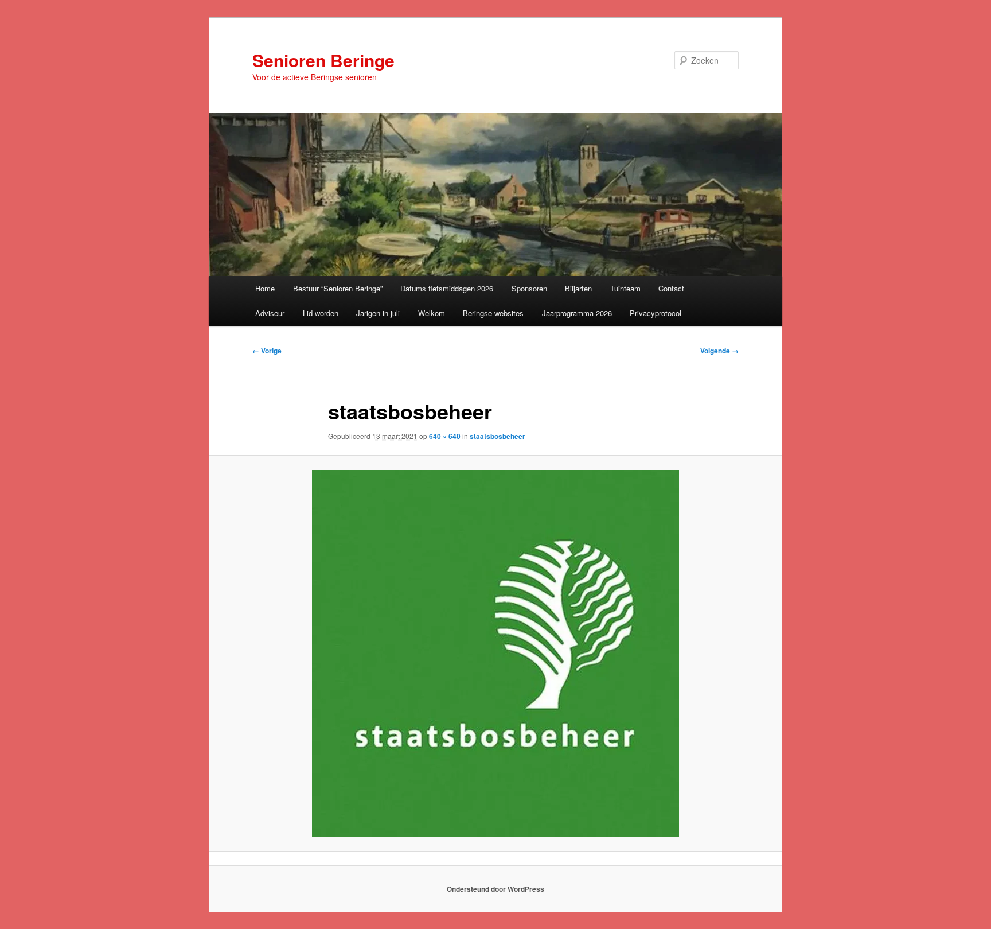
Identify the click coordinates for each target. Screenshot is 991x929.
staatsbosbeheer (497, 436)
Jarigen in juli (378, 313)
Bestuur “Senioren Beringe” (338, 288)
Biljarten (578, 288)
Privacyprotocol (655, 313)
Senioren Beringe (323, 60)
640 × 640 (445, 436)
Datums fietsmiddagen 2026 (446, 288)
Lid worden (320, 313)
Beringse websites (493, 313)
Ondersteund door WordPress (495, 889)
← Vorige (267, 350)
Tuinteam (625, 288)
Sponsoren (529, 288)
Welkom (431, 313)
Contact (671, 288)
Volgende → (719, 350)
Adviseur (269, 313)
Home (265, 288)
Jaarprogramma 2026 (577, 313)
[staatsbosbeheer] (495, 653)
